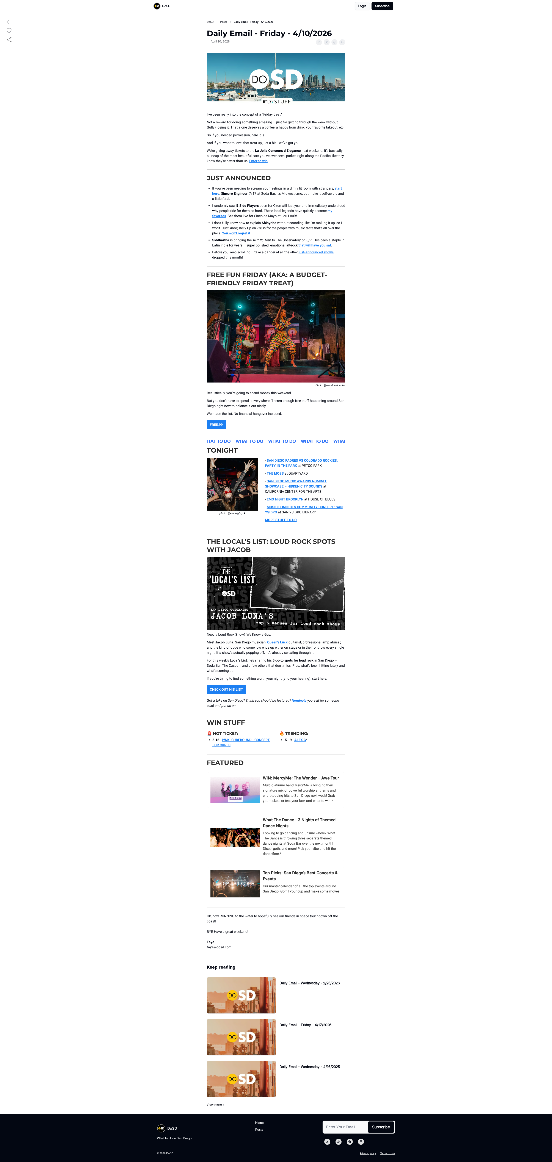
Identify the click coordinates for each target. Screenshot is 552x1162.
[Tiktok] (338, 1141)
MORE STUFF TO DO (281, 520)
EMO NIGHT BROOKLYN (285, 499)
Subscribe (382, 6)
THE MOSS (275, 473)
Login (362, 6)
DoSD (210, 22)
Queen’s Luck (277, 642)
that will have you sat (314, 245)
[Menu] (397, 5)
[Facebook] (349, 1141)
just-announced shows (316, 252)
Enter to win (258, 161)
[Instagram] (361, 1141)
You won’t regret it (236, 233)
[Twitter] (327, 1141)
